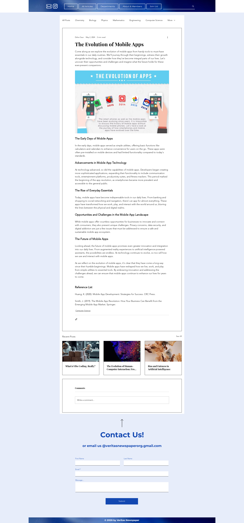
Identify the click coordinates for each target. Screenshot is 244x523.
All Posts (66, 20)
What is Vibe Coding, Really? (80, 366)
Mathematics (118, 20)
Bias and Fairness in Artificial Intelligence (159, 368)
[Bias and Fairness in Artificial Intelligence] (163, 351)
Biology (92, 20)
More (170, 20)
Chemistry (79, 20)
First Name (79, 458)
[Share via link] (76, 319)
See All (179, 336)
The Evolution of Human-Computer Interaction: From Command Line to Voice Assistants (121, 368)
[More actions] (167, 37)
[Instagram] (55, 6)
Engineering (135, 20)
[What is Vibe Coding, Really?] (80, 351)
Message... (79, 480)
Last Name (128, 458)
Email (77, 469)
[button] (107, 6)
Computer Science (154, 20)
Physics (104, 20)
